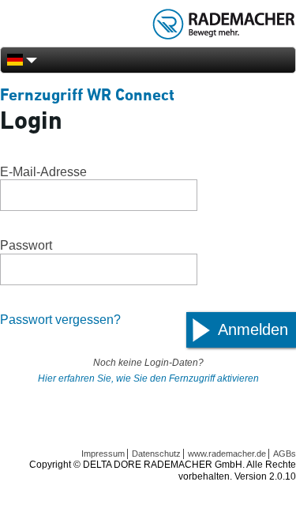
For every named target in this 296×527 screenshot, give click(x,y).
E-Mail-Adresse (43, 172)
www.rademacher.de (227, 453)
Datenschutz (156, 453)
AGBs (284, 453)
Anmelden (253, 329)
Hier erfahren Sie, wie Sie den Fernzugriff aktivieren (148, 378)
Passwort (26, 245)
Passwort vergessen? (60, 319)
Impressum (103, 453)
